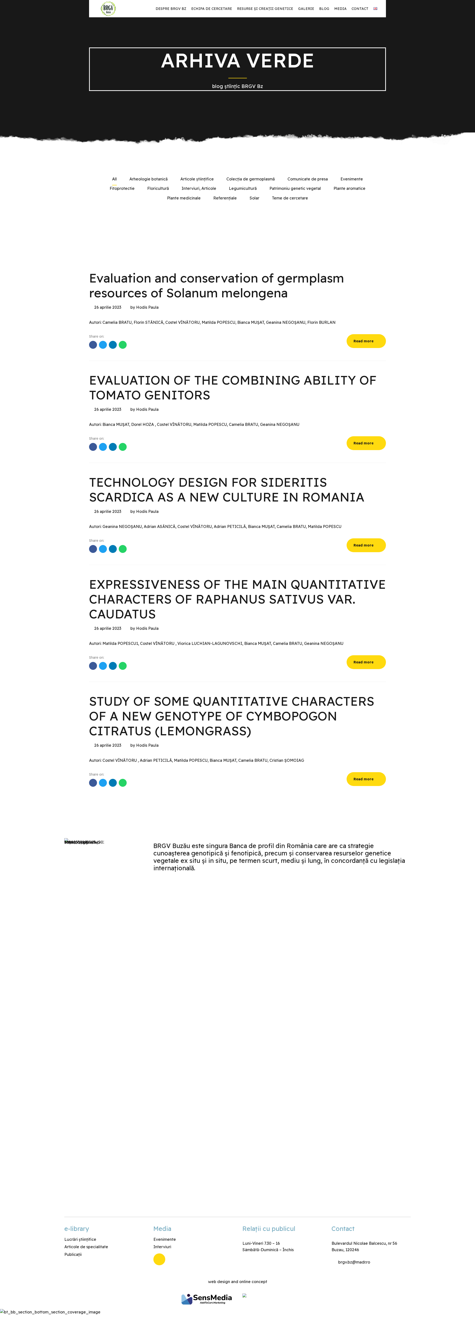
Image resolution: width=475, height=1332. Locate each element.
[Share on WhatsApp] (123, 345)
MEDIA (340, 8)
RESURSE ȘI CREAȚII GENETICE (265, 8)
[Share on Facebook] (93, 345)
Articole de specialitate (86, 1246)
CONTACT (360, 8)
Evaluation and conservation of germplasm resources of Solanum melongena (216, 285)
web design (219, 1281)
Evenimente (164, 1239)
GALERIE (306, 8)
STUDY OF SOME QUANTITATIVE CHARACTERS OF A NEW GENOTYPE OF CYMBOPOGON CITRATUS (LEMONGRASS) (231, 716)
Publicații (73, 1254)
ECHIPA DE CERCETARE (211, 8)
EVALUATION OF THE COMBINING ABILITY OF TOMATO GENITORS (233, 387)
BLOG (324, 8)
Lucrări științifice (80, 1239)
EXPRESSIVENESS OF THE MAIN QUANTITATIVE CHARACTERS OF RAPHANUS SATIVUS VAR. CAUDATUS (237, 599)
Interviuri (162, 1246)
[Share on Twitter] (103, 345)
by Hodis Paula (144, 307)
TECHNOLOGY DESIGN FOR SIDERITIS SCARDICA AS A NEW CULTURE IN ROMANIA (226, 489)
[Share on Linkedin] (113, 345)
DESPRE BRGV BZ (171, 8)
